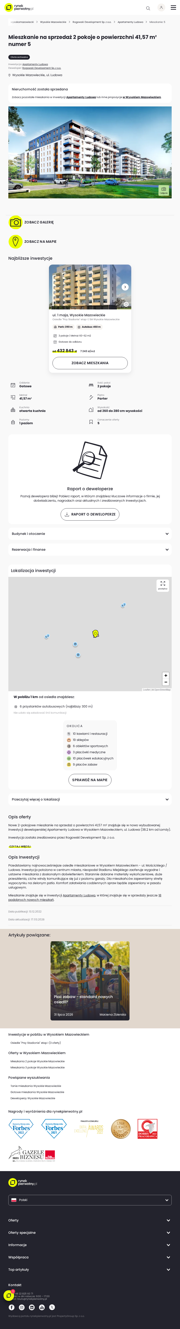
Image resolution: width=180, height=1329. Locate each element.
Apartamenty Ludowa (81, 97)
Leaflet (146, 689)
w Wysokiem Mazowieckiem (142, 97)
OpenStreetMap (162, 689)
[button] (125, 287)
